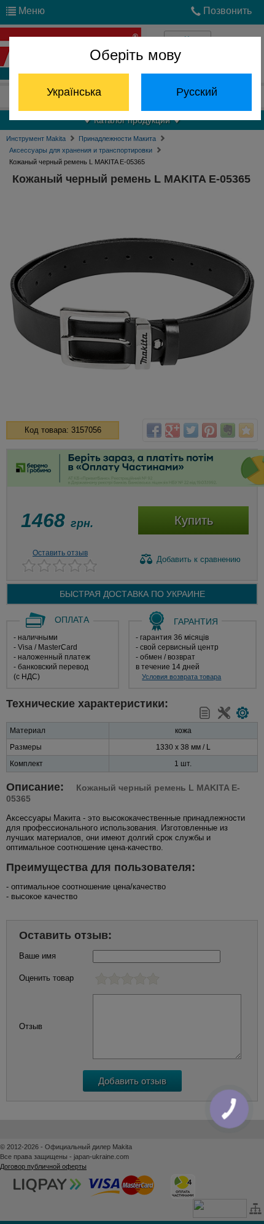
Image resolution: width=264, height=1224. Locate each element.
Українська (74, 92)
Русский (196, 92)
